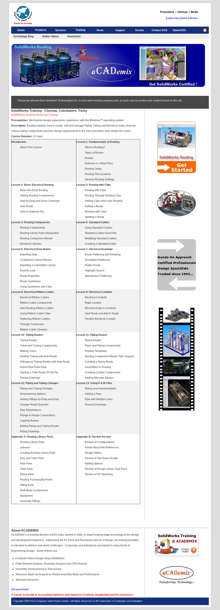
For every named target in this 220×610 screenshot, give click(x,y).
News (100, 30)
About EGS (179, 30)
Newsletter (74, 36)
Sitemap (182, 12)
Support (120, 30)
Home (21, 30)
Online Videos (50, 36)
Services (60, 30)
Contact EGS (159, 30)
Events (139, 30)
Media (194, 12)
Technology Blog (23, 36)
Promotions (167, 12)
